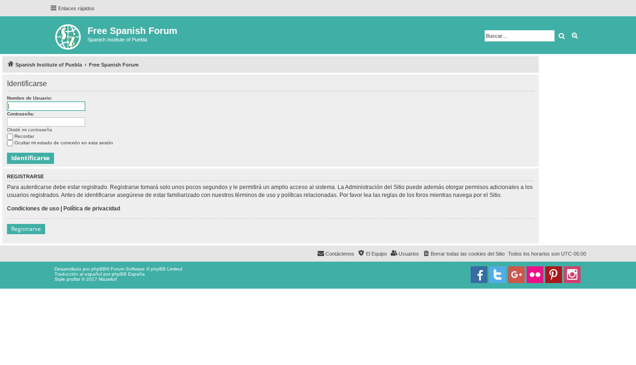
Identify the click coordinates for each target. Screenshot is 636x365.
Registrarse (26, 229)
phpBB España (128, 274)
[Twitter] (497, 274)
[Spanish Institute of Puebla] (69, 35)
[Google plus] (516, 274)
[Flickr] (535, 274)
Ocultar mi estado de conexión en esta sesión (63, 142)
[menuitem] (463, 253)
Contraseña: (20, 113)
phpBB (98, 268)
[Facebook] (479, 274)
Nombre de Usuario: (29, 98)
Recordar (24, 136)
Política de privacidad (91, 208)
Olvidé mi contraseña (29, 129)
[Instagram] (572, 274)
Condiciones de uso (33, 208)
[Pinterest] (553, 274)
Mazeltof (108, 279)
